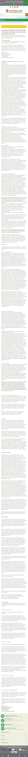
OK (26, 3)
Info (14, 4)
